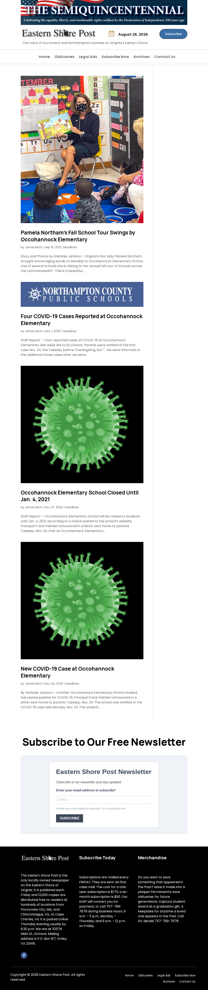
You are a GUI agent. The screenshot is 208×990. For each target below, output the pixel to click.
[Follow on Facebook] (24, 955)
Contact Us (164, 57)
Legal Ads (88, 57)
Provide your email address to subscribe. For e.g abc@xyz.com (90, 808)
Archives (141, 57)
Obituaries (64, 57)
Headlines (70, 247)
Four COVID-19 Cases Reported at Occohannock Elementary (81, 320)
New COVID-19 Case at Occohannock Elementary (67, 672)
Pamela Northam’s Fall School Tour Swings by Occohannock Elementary (78, 236)
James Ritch (33, 247)
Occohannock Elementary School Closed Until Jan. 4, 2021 (80, 496)
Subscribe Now (115, 57)
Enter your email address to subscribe (85, 790)
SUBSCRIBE (69, 818)
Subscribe (173, 34)
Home (44, 57)
